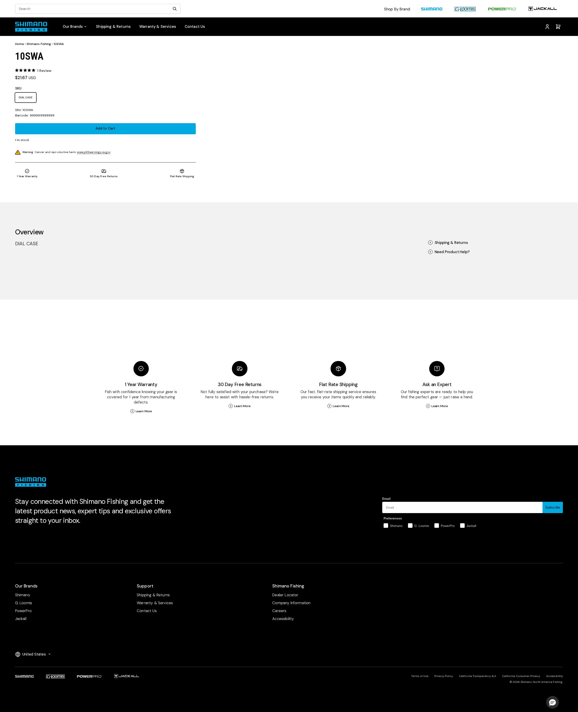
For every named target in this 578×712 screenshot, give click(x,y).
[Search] (175, 9)
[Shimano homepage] (431, 9)
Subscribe (552, 507)
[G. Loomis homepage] (465, 9)
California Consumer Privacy (521, 676)
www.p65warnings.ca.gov (93, 152)
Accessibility (554, 676)
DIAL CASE (26, 97)
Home (19, 44)
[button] (552, 702)
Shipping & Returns (451, 242)
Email (386, 498)
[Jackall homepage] (542, 9)
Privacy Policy (443, 676)
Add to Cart (106, 128)
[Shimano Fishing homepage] (33, 26)
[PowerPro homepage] (502, 9)
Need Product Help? (452, 252)
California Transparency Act (477, 676)
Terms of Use (419, 676)
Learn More (144, 411)
